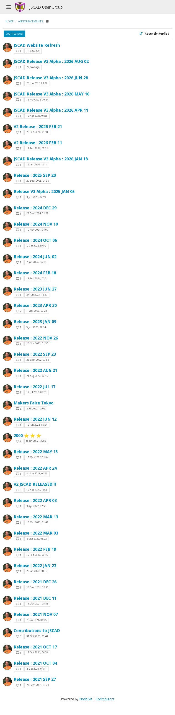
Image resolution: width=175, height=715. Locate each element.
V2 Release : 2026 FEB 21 (38, 126)
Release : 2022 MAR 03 (36, 533)
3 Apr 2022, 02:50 (36, 506)
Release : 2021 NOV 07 (36, 614)
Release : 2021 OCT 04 (35, 663)
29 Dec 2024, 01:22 (37, 213)
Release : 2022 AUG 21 (35, 370)
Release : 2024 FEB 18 (35, 272)
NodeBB (85, 699)
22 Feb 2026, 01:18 (37, 132)
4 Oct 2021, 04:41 (36, 668)
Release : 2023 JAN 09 (35, 321)
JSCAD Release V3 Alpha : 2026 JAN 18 (51, 159)
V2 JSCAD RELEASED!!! (35, 484)
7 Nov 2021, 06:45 (36, 620)
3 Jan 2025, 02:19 (36, 197)
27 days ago (33, 67)
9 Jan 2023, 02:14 (36, 327)
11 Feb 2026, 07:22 (37, 148)
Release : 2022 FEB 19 (35, 549)
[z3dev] (7, 47)
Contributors (105, 699)
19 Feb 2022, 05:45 (37, 554)
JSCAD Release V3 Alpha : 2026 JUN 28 (51, 77)
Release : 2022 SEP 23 (35, 354)
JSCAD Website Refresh (37, 45)
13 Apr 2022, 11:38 (37, 489)
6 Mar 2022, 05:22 (36, 538)
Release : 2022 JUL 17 (34, 386)
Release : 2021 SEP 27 (35, 679)
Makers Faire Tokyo (34, 403)
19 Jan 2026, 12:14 (36, 164)
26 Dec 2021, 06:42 (37, 587)
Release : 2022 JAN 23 (35, 565)
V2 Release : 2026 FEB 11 (38, 142)
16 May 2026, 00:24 (37, 99)
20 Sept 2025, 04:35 (37, 180)
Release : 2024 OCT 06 (35, 240)
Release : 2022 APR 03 (35, 500)
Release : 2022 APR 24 (35, 468)
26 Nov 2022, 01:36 (37, 343)
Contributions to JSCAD (37, 630)
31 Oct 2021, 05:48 (37, 636)
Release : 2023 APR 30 (35, 305)
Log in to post (14, 34)
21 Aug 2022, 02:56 (37, 376)
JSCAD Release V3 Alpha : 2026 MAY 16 (51, 94)
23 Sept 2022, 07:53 (37, 359)
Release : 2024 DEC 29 (35, 208)
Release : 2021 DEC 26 (35, 581)
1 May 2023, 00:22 (36, 310)
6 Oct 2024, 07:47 (36, 245)
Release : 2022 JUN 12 (35, 419)
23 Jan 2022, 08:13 (36, 571)
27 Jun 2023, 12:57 (36, 294)
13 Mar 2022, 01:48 (37, 522)
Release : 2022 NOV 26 (36, 338)
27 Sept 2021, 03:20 (37, 685)
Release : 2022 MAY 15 (36, 451)
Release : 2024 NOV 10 (36, 224)
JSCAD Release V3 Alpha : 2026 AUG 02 (51, 61)
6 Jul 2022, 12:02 (35, 408)
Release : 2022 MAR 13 (36, 517)
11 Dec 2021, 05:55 (37, 603)
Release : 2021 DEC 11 (35, 598)
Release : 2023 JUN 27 (35, 289)
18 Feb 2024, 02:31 (37, 278)
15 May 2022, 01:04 (37, 457)
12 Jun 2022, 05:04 (36, 424)
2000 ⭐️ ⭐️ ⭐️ (27, 435)
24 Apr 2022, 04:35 (37, 473)
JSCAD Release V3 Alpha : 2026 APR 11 (51, 110)
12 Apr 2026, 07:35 (37, 115)
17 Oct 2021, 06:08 (37, 652)
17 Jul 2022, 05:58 (36, 392)
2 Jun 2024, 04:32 (36, 262)
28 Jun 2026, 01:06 (36, 83)
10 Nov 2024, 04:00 (37, 229)
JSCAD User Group (46, 7)
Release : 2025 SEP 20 (35, 175)
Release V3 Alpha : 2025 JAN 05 (44, 191)
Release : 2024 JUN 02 (35, 256)
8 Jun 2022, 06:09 (36, 440)
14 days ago (33, 50)
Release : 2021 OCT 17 (35, 647)
